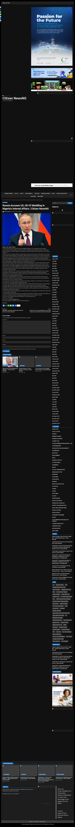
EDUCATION (37, 193)
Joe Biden (62, 608)
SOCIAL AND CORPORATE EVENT (59, 507)
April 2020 (54, 406)
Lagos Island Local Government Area (61, 613)
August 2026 (55, 258)
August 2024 (55, 316)
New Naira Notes (67, 620)
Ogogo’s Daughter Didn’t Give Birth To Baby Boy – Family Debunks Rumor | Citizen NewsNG (61, 538)
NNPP (64, 624)
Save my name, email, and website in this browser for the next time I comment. (20, 349)
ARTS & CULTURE (56, 431)
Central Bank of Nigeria (62, 592)
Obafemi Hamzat (63, 627)
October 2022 (55, 368)
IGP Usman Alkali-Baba (58, 606)
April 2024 (54, 325)
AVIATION (54, 433)
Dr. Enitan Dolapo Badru (66, 596)
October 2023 (55, 340)
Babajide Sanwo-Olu (66, 589)
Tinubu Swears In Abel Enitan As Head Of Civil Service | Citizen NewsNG (64, 770)
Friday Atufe (55, 603)
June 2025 (54, 292)
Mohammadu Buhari (57, 620)
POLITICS (16, 193)
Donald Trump (56, 596)
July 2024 (54, 318)
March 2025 (54, 299)
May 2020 (54, 404)
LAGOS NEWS (33, 196)
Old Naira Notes (56, 629)
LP (66, 615)
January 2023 (55, 361)
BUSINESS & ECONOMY (45, 193)
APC (66, 584)
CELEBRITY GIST (55, 441)
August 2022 (55, 373)
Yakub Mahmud (56, 641)
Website (4, 344)
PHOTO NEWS (55, 493)
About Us (31, 821)
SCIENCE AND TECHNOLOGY (58, 503)
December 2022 (55, 363)
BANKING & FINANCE (9, 193)
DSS (54, 599)
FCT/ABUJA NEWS (56, 462)
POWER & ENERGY (56, 498)
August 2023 (55, 344)
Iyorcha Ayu (55, 608)
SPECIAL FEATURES (56, 510)
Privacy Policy (42, 821)
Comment (5, 319)
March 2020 (54, 409)
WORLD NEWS (40, 196)
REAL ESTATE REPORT (57, 500)
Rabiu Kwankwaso (57, 634)
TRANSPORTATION (56, 526)
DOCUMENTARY (55, 450)
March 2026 (54, 270)
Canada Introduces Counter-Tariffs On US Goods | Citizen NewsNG (26, 362)
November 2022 (55, 366)
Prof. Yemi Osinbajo (66, 631)
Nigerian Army (56, 622)
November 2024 (55, 309)
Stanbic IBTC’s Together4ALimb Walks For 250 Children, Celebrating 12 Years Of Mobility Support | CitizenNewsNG (61, 556)
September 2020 (56, 394)
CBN (54, 592)
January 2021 (55, 385)
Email (4, 340)
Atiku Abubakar (56, 589)
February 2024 (55, 330)
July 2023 (54, 347)
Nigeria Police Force (57, 624)
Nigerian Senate (64, 622)
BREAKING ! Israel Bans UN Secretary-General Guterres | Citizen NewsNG (13, 310)
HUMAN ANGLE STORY (57, 472)
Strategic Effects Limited (58, 638)
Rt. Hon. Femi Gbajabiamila (59, 636)
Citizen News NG (65, 594)
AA (53, 584)
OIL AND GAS (55, 486)
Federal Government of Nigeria (63, 599)
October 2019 (55, 421)
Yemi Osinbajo (65, 641)
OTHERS (54, 491)
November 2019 (55, 418)
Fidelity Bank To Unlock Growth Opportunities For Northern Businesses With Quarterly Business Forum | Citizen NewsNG (62, 547)
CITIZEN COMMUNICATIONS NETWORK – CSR (62, 443)
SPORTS (21, 193)
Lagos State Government (58, 615)
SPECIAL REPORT (56, 512)
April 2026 (54, 268)
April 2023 (54, 354)
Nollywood (55, 627)
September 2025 (56, 285)
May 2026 (54, 266)
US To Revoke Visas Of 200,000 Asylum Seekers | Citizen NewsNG (43, 362)
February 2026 (55, 273)
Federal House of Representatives (60, 601)
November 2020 (55, 390)
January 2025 (55, 304)
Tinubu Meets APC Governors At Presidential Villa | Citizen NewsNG (28, 770)
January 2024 (55, 332)
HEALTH (53, 193)
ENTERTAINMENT (28, 193)
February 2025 (55, 301)
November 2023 (55, 337)
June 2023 (54, 349)
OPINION (54, 488)
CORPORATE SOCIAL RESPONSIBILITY (60, 448)
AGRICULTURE (55, 429)
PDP (54, 631)
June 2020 (54, 401)
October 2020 (55, 392)
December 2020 (55, 387)
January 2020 (55, 413)
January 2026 (55, 275)
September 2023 (56, 342)
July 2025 (54, 289)
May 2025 (54, 294)
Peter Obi (58, 631)
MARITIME (54, 481)
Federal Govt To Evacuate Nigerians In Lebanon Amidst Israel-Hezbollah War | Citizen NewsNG (40, 310)
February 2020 (55, 411)
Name (4, 335)
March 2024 (54, 328)
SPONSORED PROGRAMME (58, 514)
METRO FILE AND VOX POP (62, 193)
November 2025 (55, 280)
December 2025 (55, 278)
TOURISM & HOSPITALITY (58, 523)
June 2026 (54, 263)
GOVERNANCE (55, 464)
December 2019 (55, 416)
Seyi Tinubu (69, 636)
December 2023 (55, 335)
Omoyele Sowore (65, 629)
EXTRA (53, 457)
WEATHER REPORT (56, 528)
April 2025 (54, 297)
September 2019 (56, 423)
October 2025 (55, 282)
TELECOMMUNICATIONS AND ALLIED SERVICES (60, 520)
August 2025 (55, 287)
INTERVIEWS (55, 474)
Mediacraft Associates (58, 617)
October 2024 (55, 311)
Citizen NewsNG (14, 98)
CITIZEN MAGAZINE (56, 445)
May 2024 (54, 323)
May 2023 (54, 351)
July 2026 (54, 261)
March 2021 (54, 380)
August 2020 (55, 397)
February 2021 (55, 382)
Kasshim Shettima (57, 610)
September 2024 (56, 313)
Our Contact (36, 821)
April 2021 (54, 378)
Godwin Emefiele (63, 603)
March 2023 (54, 356)
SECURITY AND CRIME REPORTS (59, 505)
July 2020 (54, 399)
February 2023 (55, 359)
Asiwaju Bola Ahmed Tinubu (59, 587)
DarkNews (46, 824)
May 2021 (54, 375)
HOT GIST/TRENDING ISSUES (58, 469)
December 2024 (55, 306)
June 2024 (54, 320)
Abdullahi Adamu (60, 584)
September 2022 (56, 371)
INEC (66, 606)
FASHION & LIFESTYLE (57, 460)
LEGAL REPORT (55, 479)
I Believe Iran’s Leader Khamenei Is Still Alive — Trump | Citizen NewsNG (10, 362)
